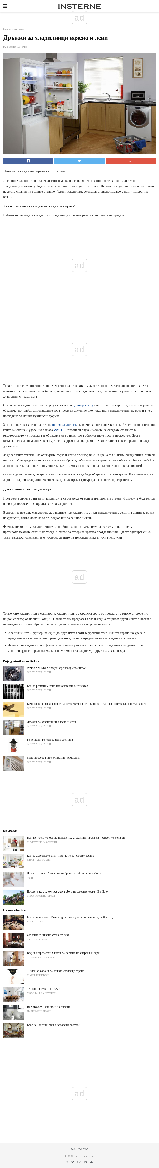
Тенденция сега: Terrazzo (43, 988)
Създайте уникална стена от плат (48, 934)
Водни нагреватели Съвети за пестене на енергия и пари (63, 953)
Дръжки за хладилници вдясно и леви (51, 721)
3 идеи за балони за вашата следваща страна (55, 971)
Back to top (79, 1149)
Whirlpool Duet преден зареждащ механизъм (56, 668)
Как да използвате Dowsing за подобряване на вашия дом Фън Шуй (71, 917)
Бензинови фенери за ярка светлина (50, 739)
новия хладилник (64, 425)
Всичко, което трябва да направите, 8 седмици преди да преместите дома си (76, 837)
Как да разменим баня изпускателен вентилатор (57, 686)
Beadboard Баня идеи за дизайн (48, 1006)
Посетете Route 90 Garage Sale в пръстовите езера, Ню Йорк (67, 891)
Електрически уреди (13, 29)
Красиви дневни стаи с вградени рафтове (53, 1024)
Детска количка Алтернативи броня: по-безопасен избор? (64, 873)
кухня (58, 430)
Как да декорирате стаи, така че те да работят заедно (60, 855)
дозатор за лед (83, 405)
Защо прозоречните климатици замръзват (53, 757)
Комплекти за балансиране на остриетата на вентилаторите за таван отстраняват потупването (86, 703)
